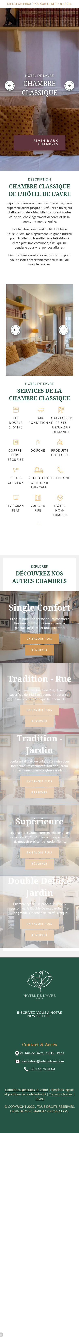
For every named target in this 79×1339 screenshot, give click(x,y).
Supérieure (39, 821)
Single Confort (39, 607)
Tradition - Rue (39, 678)
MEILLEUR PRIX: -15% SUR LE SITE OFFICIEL (39, 3)
